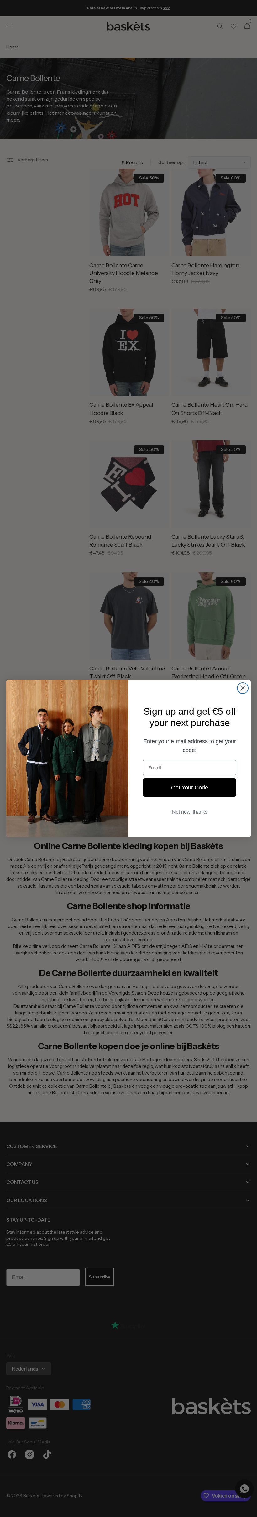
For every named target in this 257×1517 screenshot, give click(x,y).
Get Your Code (189, 787)
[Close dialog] (242, 688)
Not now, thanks (189, 812)
